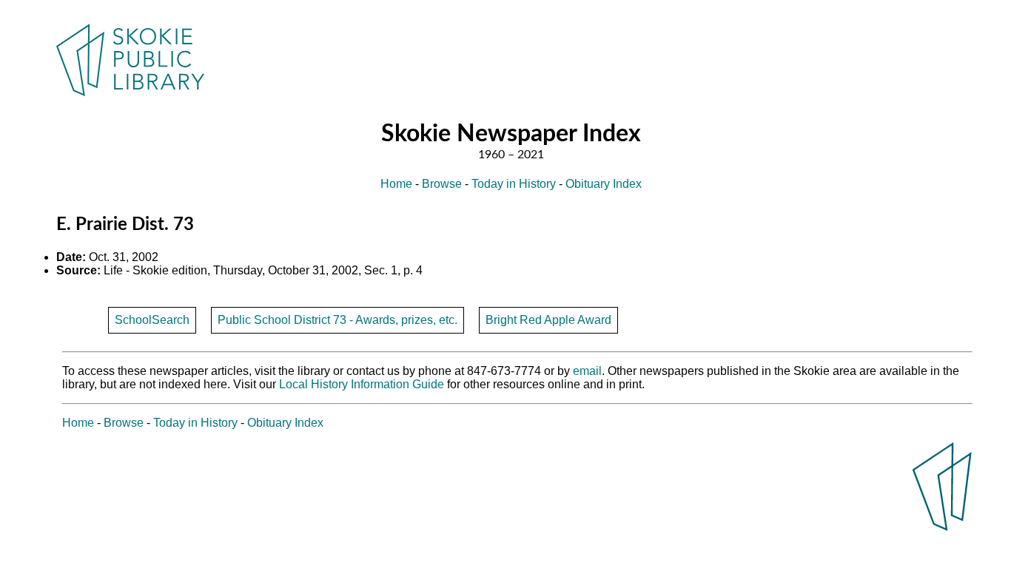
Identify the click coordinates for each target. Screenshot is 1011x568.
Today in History (513, 184)
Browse (442, 184)
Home (396, 184)
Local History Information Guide (361, 384)
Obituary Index (603, 184)
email (587, 371)
